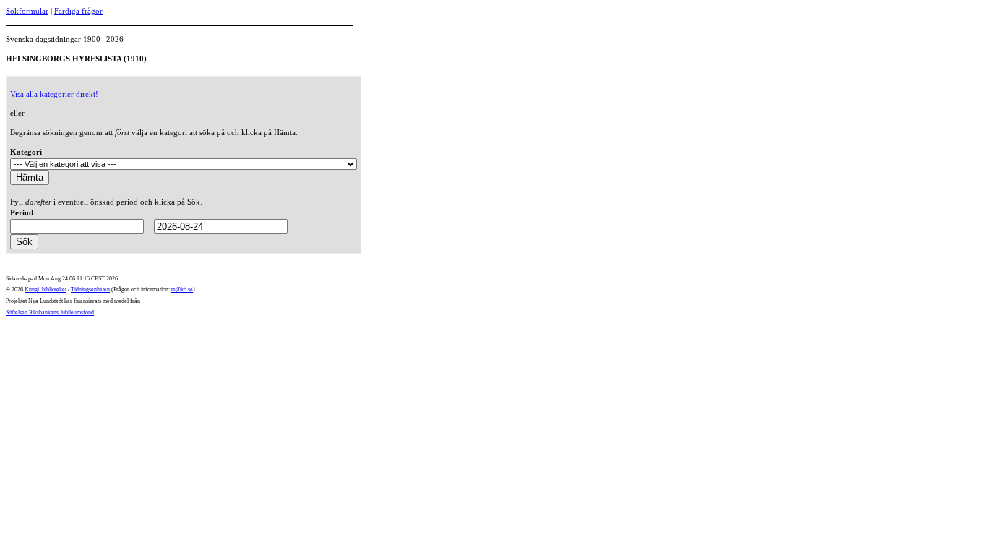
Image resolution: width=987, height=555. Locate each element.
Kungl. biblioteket (45, 289)
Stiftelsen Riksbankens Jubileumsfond (50, 312)
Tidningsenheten (90, 289)
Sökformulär (27, 11)
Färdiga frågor (78, 11)
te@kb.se (182, 289)
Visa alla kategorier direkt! (54, 94)
